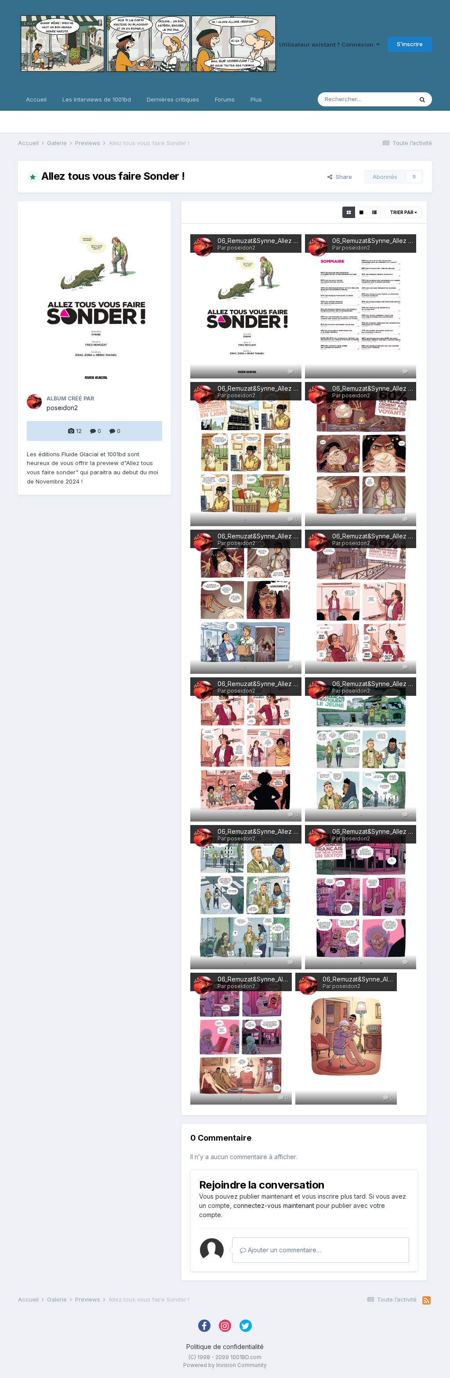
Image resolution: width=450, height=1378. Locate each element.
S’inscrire (410, 43)
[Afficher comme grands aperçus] (361, 212)
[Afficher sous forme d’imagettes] (348, 212)
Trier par (402, 212)
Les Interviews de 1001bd (96, 99)
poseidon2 (62, 407)
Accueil (36, 99)
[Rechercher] (422, 99)
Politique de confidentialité (225, 1346)
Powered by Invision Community (225, 1365)
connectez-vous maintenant (273, 1205)
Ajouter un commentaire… (283, 1250)
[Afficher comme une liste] (374, 212)
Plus (256, 99)
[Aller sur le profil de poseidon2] (34, 401)
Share (342, 176)
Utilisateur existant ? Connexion (327, 44)
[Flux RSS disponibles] (426, 1300)
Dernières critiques (173, 99)
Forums (225, 99)
